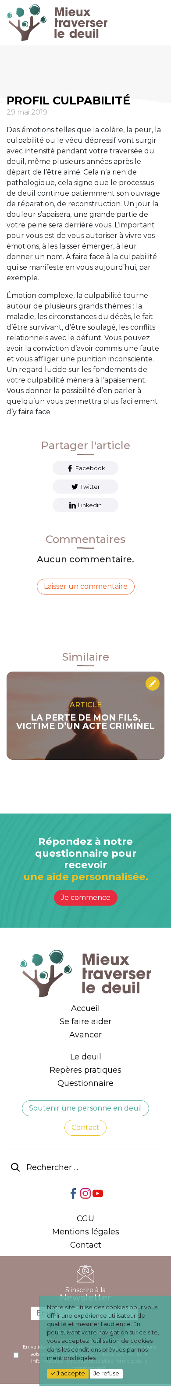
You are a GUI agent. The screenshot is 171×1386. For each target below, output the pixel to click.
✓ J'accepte (67, 1373)
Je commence (85, 897)
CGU (85, 1218)
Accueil (85, 1008)
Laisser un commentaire (86, 586)
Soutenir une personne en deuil (85, 1108)
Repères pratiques (85, 1070)
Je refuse (106, 1373)
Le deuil (85, 1057)
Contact (85, 1127)
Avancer (85, 1035)
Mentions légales (85, 1232)
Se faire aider (85, 1021)
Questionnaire (85, 1083)
